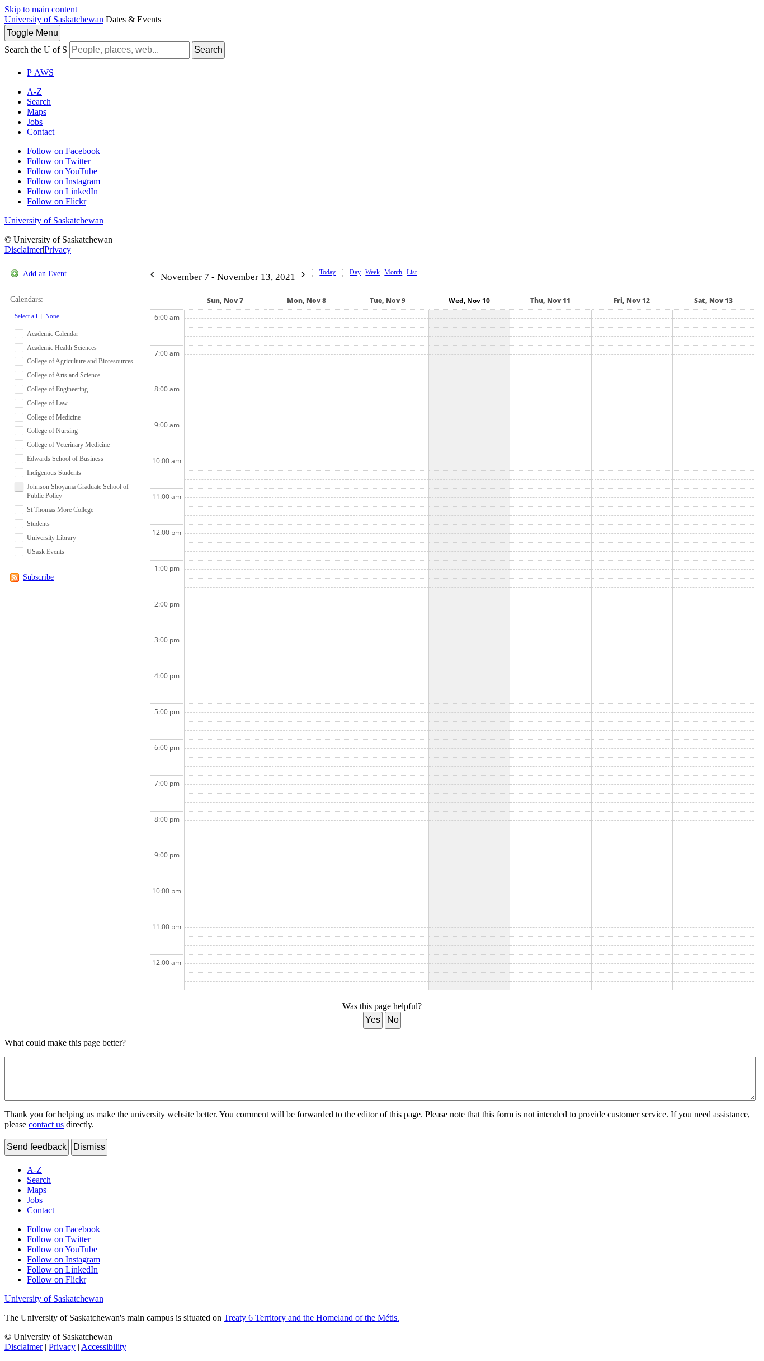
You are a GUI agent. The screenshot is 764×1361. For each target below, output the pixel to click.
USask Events (45, 552)
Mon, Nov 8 (306, 300)
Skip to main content (40, 9)
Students (38, 524)
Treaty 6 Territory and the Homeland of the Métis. (311, 1317)
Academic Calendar (52, 334)
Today (327, 272)
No (393, 1019)
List (412, 272)
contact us (46, 1124)
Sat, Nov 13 (713, 300)
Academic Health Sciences (62, 348)
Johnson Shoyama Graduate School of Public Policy (78, 491)
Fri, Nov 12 (632, 300)
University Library (51, 538)
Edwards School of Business (65, 459)
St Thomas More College (60, 510)
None (52, 316)
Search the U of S (35, 49)
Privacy (57, 249)
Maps (36, 111)
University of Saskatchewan (53, 19)
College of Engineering (57, 389)
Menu (32, 33)
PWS (40, 72)
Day (355, 272)
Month (393, 272)
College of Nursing (52, 431)
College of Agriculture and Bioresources (80, 361)
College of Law (47, 403)
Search (208, 49)
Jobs (35, 122)
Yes (372, 1019)
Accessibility (103, 1346)
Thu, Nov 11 (550, 300)
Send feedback (37, 1147)
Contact (40, 132)
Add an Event (45, 273)
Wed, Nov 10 (469, 300)
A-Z (34, 91)
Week (372, 272)
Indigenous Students (54, 473)
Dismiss (89, 1147)
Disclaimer (23, 249)
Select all (26, 316)
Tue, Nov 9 (387, 300)
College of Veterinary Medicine (68, 445)
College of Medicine (54, 417)
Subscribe (38, 577)
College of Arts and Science (63, 375)
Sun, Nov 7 (225, 300)
